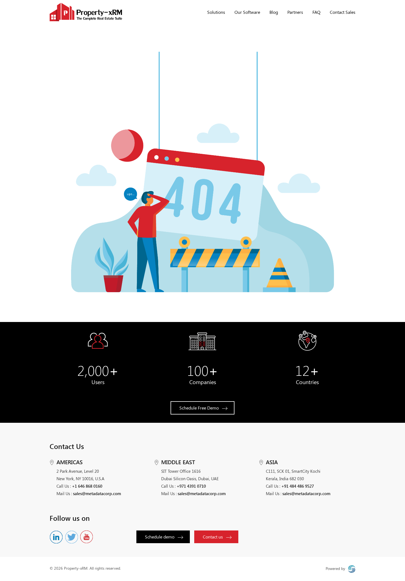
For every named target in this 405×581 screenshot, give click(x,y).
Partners (295, 12)
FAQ (316, 12)
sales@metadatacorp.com (97, 493)
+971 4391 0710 (191, 486)
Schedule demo (159, 537)
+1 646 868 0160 (87, 486)
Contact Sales (342, 12)
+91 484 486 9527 (297, 486)
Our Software (247, 12)
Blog (273, 12)
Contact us (213, 537)
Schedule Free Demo (199, 408)
